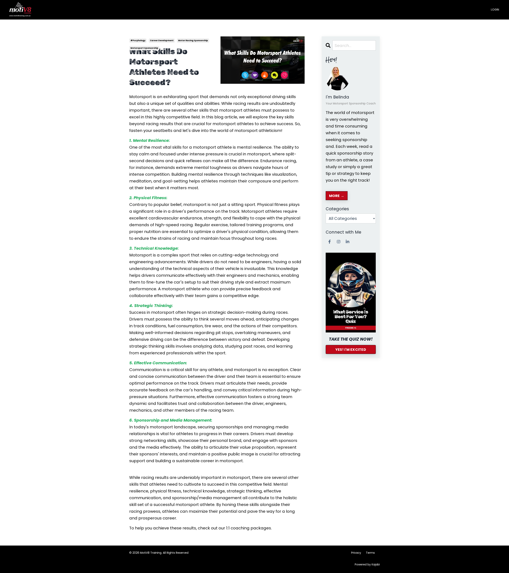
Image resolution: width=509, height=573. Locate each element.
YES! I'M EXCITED (350, 349)
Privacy (356, 553)
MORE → (336, 195)
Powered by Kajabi (367, 564)
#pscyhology (137, 40)
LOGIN (495, 10)
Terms (370, 553)
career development (162, 40)
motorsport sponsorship (144, 48)
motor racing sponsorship (193, 40)
